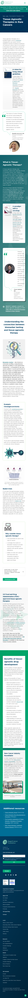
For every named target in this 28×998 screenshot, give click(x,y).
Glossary (5, 933)
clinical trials (19, 701)
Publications (5, 950)
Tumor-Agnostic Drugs (11, 812)
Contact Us (5, 847)
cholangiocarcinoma (17, 409)
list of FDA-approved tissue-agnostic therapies (13, 638)
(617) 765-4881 (6, 848)
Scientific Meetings (7, 945)
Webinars (5, 957)
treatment (18, 40)
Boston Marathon (6, 963)
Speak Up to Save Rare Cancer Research (12, 980)
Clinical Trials (5, 929)
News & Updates (6, 904)
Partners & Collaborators (8, 902)
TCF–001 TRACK (17, 219)
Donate (7, 871)
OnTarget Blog (6, 911)
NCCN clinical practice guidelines (16, 622)
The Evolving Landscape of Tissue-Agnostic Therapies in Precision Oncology (14, 821)
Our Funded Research (7, 943)
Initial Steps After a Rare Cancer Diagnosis (12, 924)
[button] (25, 3)
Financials (5, 908)
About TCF (5, 895)
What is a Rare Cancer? (8, 922)
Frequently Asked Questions (9, 906)
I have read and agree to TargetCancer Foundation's (13, 859)
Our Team (5, 900)
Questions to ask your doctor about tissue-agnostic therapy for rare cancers (12, 571)
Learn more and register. (13, 10)
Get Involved (6, 971)
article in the (17, 224)
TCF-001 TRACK (6, 941)
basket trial (18, 500)
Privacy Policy (13, 859)
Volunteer (5, 982)
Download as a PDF (10, 579)
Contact (5, 914)
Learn (4, 920)
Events (4, 952)
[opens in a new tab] (6, 875)
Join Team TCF (6, 978)
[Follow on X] (13, 875)
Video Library (6, 931)
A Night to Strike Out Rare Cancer (10, 959)
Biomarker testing (18, 192)
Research (5, 939)
